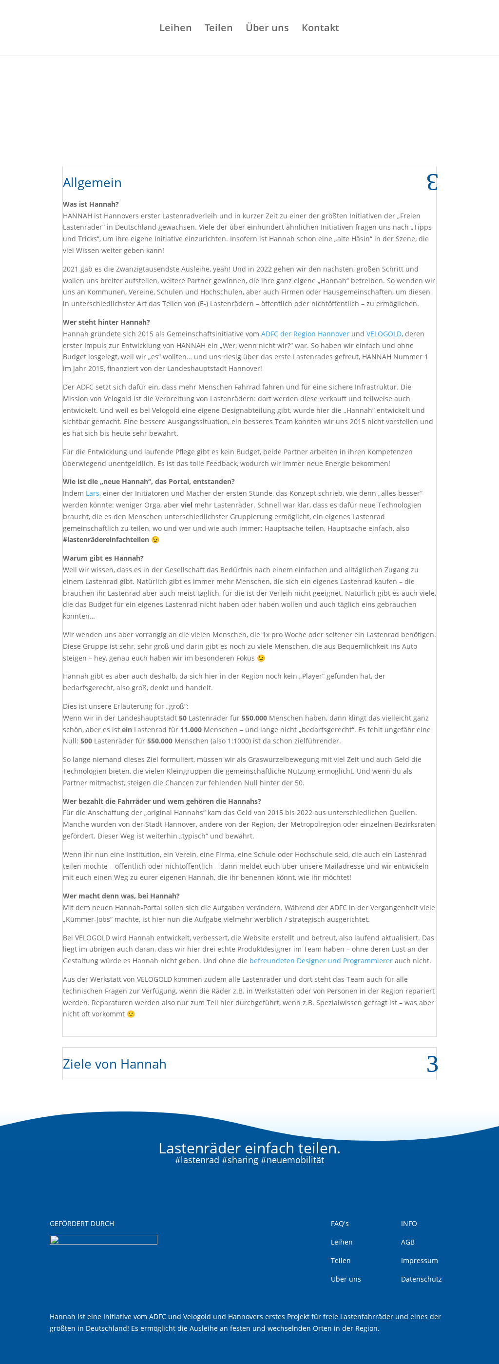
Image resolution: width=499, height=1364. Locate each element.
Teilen (219, 29)
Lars (92, 493)
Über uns (267, 29)
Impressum (419, 1260)
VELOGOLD (384, 333)
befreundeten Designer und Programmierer (321, 960)
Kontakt (320, 29)
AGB (408, 1242)
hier (306, 128)
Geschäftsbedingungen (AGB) (191, 128)
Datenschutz (421, 1279)
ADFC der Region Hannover (305, 333)
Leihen (175, 29)
